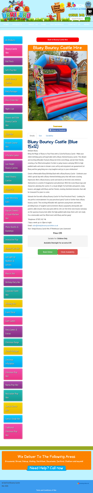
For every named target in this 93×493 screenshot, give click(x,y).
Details (32, 135)
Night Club (9, 108)
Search (87, 19)
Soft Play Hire (11, 70)
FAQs (43, 24)
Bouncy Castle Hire (11, 50)
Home (6, 24)
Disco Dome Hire (12, 100)
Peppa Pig (9, 189)
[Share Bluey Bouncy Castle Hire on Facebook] (58, 130)
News (86, 24)
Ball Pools (9, 61)
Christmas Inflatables (9, 361)
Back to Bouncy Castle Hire (58, 39)
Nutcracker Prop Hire (11, 395)
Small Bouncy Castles (10, 178)
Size (40, 135)
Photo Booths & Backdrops (12, 228)
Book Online (47, 251)
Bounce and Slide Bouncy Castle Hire (12, 121)
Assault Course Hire (11, 144)
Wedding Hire (10, 303)
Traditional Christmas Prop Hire (11, 431)
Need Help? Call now (46, 468)
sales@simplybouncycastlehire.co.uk (45, 225)
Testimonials (57, 24)
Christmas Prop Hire (11, 374)
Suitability (49, 135)
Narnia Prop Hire (11, 384)
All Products (10, 40)
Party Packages (11, 91)
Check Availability (67, 251)
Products (18, 24)
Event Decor (10, 312)
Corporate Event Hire (12, 292)
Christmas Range (12, 342)
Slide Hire (9, 133)
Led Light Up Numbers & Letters (10, 260)
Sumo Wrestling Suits (11, 199)
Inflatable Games (12, 155)
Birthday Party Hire (12, 282)
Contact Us (74, 24)
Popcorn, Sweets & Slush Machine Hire (12, 214)
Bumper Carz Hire (12, 248)
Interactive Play (11, 239)
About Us (33, 24)
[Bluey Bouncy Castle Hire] (57, 85)
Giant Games (10, 320)
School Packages (12, 350)
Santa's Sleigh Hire (12, 418)
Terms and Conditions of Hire (46, 490)
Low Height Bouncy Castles (11, 165)
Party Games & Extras (11, 331)
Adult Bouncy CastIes (10, 80)
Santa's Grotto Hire (11, 408)
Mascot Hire (10, 273)
